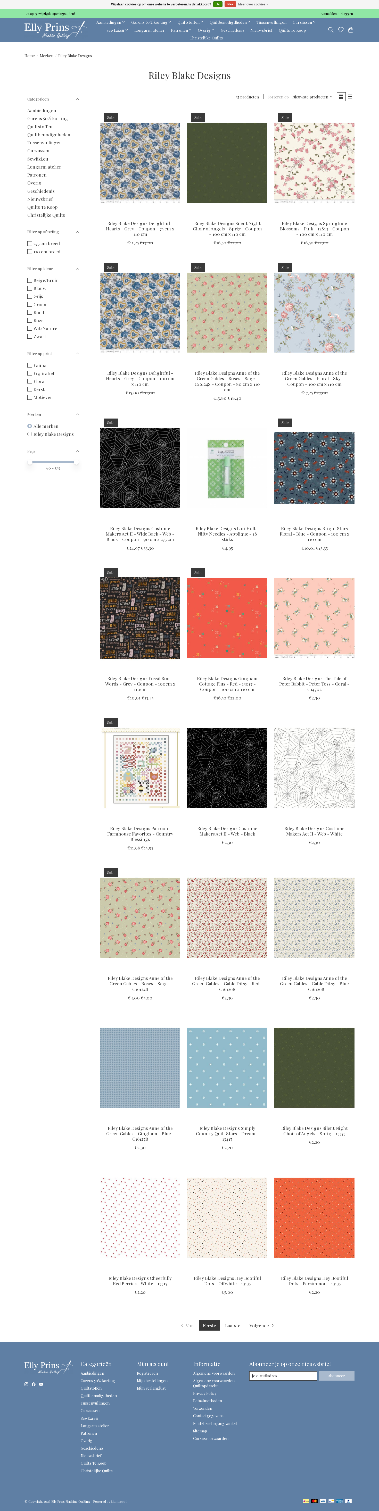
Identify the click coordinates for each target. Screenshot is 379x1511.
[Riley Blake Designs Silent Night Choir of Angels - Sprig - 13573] (314, 1068)
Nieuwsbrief (261, 30)
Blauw (40, 288)
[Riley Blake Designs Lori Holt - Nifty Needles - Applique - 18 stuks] (227, 468)
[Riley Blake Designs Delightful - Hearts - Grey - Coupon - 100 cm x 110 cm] (140, 313)
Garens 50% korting (47, 118)
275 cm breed (47, 243)
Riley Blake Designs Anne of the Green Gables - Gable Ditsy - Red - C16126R (227, 983)
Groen (40, 304)
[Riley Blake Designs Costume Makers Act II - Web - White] (314, 768)
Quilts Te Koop (292, 30)
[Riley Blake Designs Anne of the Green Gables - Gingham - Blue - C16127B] (140, 1068)
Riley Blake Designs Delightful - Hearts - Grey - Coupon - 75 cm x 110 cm (140, 228)
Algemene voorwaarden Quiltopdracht (214, 1383)
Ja (218, 4)
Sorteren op (278, 96)
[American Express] (339, 1501)
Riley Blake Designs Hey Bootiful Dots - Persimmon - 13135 (314, 1280)
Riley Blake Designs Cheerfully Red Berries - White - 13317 (140, 1280)
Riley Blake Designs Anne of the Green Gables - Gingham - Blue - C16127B (140, 1133)
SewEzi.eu (37, 159)
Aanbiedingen (41, 110)
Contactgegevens (208, 1415)
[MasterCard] (314, 1501)
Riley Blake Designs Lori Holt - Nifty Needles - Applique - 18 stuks (227, 533)
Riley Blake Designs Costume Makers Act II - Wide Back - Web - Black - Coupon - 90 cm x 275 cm (140, 533)
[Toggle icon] (331, 30)
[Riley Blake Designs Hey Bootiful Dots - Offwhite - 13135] (227, 1217)
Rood (39, 312)
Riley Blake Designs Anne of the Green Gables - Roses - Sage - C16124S (140, 983)
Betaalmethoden (207, 1400)
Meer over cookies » (253, 4)
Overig (34, 183)
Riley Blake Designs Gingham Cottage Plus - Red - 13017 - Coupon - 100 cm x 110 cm (227, 683)
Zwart (40, 336)
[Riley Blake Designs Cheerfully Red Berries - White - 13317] (140, 1217)
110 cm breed (47, 251)
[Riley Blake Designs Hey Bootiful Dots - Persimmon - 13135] (314, 1217)
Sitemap (200, 1430)
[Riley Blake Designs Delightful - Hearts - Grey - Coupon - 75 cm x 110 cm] (140, 163)
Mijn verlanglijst (151, 1388)
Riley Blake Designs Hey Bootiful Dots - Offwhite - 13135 (227, 1280)
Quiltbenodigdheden (48, 134)
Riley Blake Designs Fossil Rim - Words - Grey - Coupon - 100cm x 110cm (140, 683)
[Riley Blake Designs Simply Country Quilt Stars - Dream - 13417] (227, 1068)
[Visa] (323, 1501)
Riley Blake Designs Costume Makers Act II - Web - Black (227, 831)
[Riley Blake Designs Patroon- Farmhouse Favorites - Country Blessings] (140, 768)
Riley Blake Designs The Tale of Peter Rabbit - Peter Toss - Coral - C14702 (314, 683)
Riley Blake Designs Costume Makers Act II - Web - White (314, 831)
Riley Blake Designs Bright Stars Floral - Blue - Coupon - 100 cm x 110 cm (314, 533)
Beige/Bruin (46, 280)
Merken (46, 55)
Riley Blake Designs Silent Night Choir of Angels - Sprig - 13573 (314, 1130)
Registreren (147, 1373)
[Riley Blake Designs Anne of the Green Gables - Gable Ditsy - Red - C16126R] (227, 918)
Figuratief (44, 373)
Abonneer (336, 1375)
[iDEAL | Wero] (306, 1501)
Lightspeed (119, 1501)
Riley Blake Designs (54, 434)
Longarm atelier (149, 30)
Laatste (232, 1325)
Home (29, 55)
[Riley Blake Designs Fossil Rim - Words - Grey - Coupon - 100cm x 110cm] (140, 618)
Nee (230, 4)
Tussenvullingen (271, 22)
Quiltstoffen (40, 126)
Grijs (38, 296)
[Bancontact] (331, 1501)
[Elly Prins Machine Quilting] (56, 30)
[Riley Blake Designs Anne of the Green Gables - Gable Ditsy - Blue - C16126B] (314, 918)
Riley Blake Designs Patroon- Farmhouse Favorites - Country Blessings (140, 833)
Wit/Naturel (46, 328)
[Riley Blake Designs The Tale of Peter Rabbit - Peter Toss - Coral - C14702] (314, 618)
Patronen (37, 175)
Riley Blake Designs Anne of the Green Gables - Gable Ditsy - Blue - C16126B (314, 983)
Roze (39, 320)
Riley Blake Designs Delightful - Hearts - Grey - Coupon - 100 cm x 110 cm (140, 378)
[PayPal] (348, 1501)
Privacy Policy (204, 1393)
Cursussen (38, 150)
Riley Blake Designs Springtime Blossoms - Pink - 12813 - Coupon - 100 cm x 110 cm (314, 228)
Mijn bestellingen (152, 1380)
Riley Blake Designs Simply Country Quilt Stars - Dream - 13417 (227, 1133)
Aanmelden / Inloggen (337, 14)
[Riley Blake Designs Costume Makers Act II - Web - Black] (227, 768)
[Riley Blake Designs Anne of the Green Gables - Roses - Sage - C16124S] (140, 918)
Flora (39, 381)
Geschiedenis (232, 30)
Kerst (39, 389)
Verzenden (202, 1408)
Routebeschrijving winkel (215, 1423)
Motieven (43, 397)
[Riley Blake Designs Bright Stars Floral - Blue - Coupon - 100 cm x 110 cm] (314, 468)
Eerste (209, 1325)
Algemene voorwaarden (214, 1373)
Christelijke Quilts (206, 37)
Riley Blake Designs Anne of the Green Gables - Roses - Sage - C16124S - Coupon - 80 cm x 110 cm (227, 381)
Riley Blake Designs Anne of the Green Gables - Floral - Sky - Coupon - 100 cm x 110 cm (314, 378)
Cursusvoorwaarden (210, 1438)
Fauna (40, 365)
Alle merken (46, 426)
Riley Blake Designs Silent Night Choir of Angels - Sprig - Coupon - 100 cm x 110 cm (227, 228)
